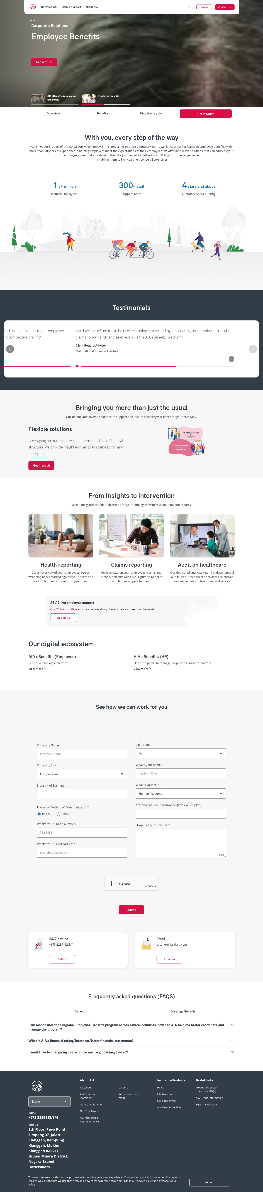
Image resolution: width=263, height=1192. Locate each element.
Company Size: (47, 765)
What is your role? (148, 785)
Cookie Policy (145, 1181)
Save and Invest (166, 1100)
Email (65, 814)
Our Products (49, 7)
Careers (123, 1087)
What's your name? (149, 765)
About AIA (92, 7)
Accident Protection (169, 1107)
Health (161, 1087)
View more (35, 669)
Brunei (35, 1101)
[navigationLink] (32, 7)
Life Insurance (165, 1094)
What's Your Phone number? (56, 824)
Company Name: (48, 745)
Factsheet (86, 1087)
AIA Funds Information (209, 1098)
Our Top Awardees (91, 1111)
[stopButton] (184, 359)
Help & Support (71, 7)
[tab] (80, 1012)
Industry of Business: (51, 786)
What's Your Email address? (56, 844)
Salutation (143, 745)
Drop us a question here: (153, 825)
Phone (46, 814)
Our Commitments (91, 1104)
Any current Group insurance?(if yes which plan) (168, 805)
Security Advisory (206, 1104)
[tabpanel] (131, 1038)
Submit (131, 910)
